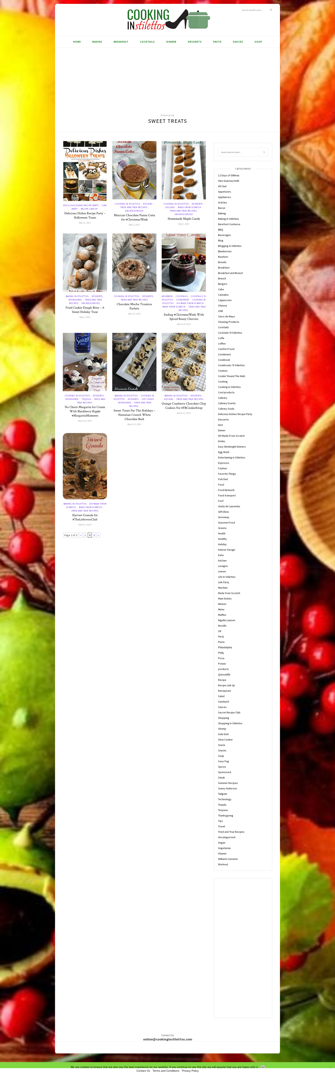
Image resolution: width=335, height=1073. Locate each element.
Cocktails (147, 41)
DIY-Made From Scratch (190, 303)
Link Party (223, 582)
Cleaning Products (228, 322)
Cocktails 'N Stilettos (230, 332)
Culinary (222, 398)
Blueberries (225, 251)
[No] (330, 1068)
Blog (220, 240)
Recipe (222, 680)
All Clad (222, 186)
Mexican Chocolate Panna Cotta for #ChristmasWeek (134, 217)
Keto (221, 555)
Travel (221, 826)
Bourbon (167, 296)
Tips (220, 821)
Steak (221, 777)
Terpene (223, 810)
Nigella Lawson (226, 620)
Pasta (217, 41)
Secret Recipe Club (229, 712)
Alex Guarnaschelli (228, 181)
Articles (222, 202)
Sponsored (75, 299)
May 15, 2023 (85, 222)
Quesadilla (224, 674)
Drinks (221, 441)
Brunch (222, 278)
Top (269, 1060)
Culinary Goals (226, 408)
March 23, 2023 (85, 420)
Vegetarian (224, 848)
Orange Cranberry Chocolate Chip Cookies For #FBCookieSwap (184, 405)
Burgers (222, 284)
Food (221, 484)
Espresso (223, 463)
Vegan (221, 842)
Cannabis (223, 294)
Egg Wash (223, 452)
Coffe (221, 338)
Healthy (222, 539)
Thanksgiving (225, 815)
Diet (220, 425)
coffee (222, 343)
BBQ (220, 229)
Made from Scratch (189, 207)
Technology (224, 799)
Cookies (223, 370)
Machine (223, 587)
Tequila (86, 399)
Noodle (222, 625)
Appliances (224, 197)
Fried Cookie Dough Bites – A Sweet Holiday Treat (85, 310)
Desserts (195, 41)
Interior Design (226, 549)
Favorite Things (227, 473)
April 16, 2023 (134, 313)
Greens (222, 528)
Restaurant (224, 690)
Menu (221, 609)
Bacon (221, 208)
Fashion (222, 468)
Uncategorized (134, 210)
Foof (221, 501)
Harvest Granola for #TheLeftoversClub (85, 517)
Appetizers (224, 191)
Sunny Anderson (227, 788)
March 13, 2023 (134, 424)
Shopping (223, 718)
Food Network (226, 490)
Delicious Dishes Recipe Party (81, 205)
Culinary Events (227, 403)
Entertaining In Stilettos (231, 457)
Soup (258, 41)
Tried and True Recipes (133, 207)
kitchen (222, 560)
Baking (97, 41)
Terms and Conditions (166, 1070)
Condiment (182, 299)
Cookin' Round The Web (231, 376)
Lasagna (223, 566)
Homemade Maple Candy (184, 219)
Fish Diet (223, 479)
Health (221, 533)
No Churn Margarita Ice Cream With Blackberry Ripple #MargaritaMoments (85, 411)
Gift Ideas (148, 399)
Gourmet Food (226, 522)
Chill (220, 311)
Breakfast (121, 41)
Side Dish (223, 734)
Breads (222, 262)
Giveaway (223, 517)
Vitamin (222, 853)
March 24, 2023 (184, 324)
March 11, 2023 (184, 413)
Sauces (238, 41)
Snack (221, 745)
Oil (219, 631)
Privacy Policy (190, 1070)
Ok (262, 1067)
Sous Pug (223, 761)
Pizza (221, 658)
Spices (222, 766)
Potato (222, 663)
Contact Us (143, 1070)
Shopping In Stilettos (230, 723)
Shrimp (222, 728)
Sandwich (223, 701)
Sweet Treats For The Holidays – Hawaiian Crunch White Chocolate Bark (134, 414)
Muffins (222, 615)
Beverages (224, 235)
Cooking (223, 381)
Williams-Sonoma (228, 859)
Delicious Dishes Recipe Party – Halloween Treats (84, 215)
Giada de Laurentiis (229, 506)
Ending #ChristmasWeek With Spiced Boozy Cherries (184, 317)
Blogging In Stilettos (230, 246)
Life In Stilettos (227, 577)
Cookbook (224, 360)
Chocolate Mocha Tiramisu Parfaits (134, 306)
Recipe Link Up (89, 209)
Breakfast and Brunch (230, 273)
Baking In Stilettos (77, 296)
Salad (221, 696)
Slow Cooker (225, 739)
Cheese (222, 305)
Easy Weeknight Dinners (232, 446)
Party (221, 636)
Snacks (222, 750)
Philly (221, 652)
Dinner (171, 41)
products (223, 669)
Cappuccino (225, 300)
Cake (221, 289)
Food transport (227, 495)
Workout (223, 864)
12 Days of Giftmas (228, 175)
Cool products (226, 392)
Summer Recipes (228, 783)
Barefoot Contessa (229, 224)
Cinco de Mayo (226, 316)
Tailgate (222, 794)
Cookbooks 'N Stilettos (231, 365)
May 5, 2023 (134, 224)
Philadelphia (225, 647)
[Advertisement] (167, 77)
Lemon (222, 571)
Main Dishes (225, 598)
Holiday (147, 203)
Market (222, 604)
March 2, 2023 (85, 524)
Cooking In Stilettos (127, 203)
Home (77, 41)
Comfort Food (226, 349)
